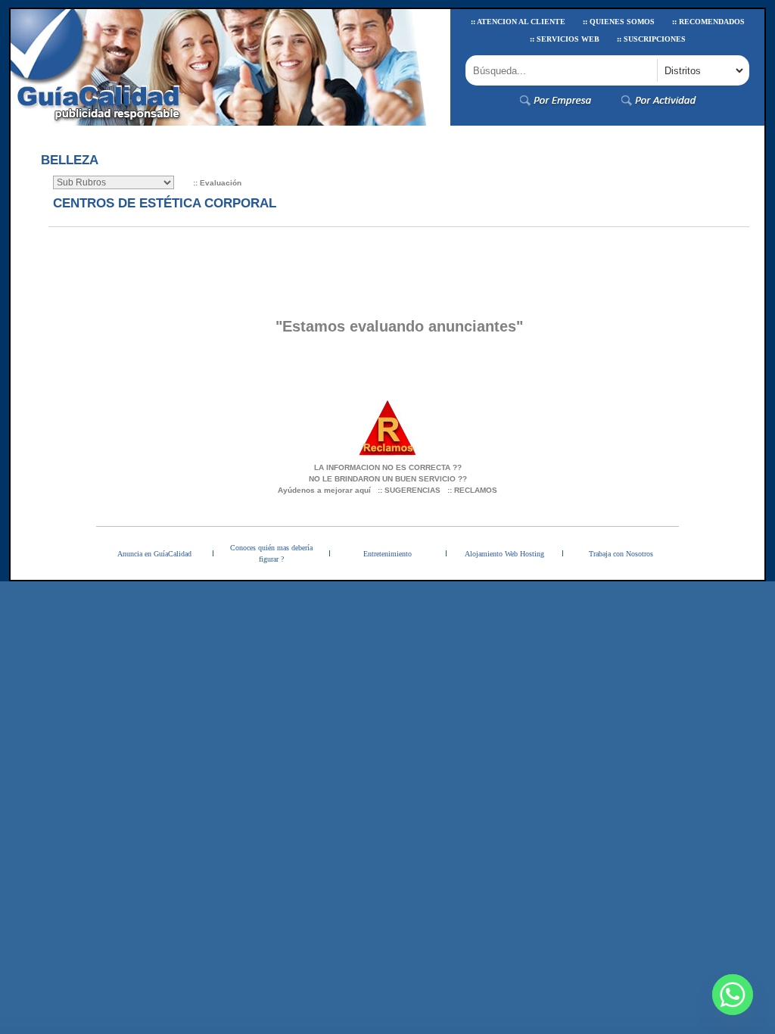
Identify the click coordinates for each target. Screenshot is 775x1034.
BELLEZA (69, 160)
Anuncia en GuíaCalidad (154, 554)
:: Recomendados (708, 21)
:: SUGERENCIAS (409, 490)
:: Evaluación (217, 183)
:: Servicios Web (564, 39)
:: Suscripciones (651, 39)
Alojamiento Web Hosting (504, 554)
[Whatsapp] (732, 994)
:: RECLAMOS (472, 490)
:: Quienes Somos (619, 21)
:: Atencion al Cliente (518, 21)
